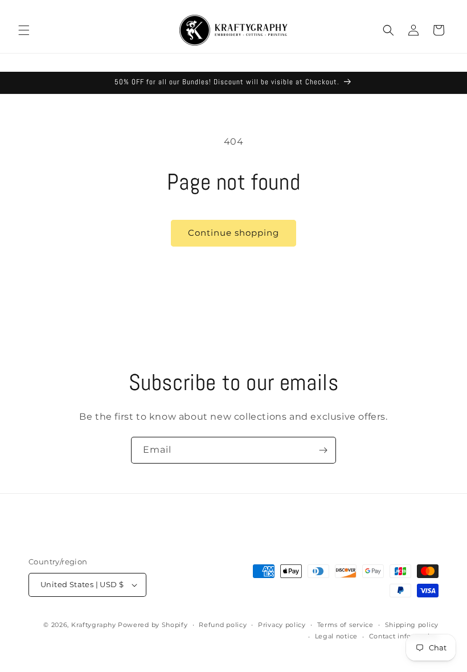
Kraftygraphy (93, 625)
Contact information (404, 636)
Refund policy (223, 625)
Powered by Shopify (153, 625)
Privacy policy (282, 625)
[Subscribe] (322, 450)
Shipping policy (412, 625)
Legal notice (336, 636)
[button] (23, 30)
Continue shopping (233, 232)
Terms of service (345, 625)
